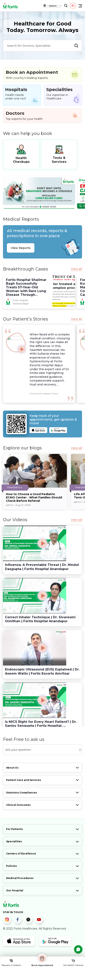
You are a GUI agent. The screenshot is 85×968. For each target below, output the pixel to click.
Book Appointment (42, 965)
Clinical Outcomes (18, 804)
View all (76, 269)
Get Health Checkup (73, 965)
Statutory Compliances (21, 792)
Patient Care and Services (23, 780)
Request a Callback (11, 965)
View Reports (20, 248)
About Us (12, 767)
